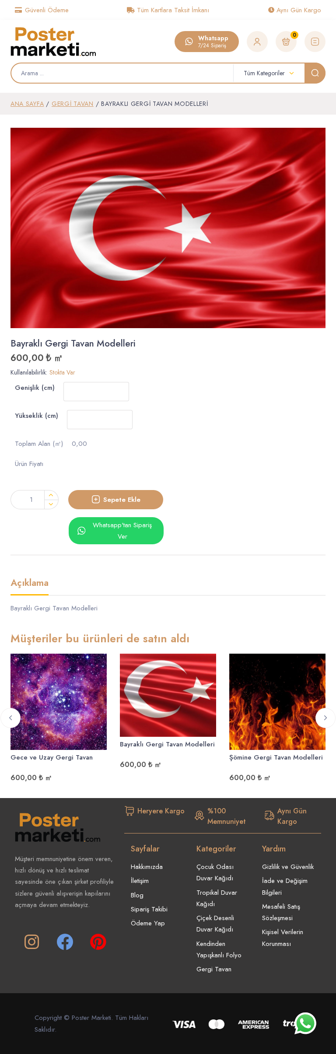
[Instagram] (31, 942)
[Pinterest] (98, 942)
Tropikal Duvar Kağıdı (216, 898)
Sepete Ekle (121, 499)
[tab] (29, 586)
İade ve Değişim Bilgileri (285, 886)
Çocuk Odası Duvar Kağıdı (215, 872)
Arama (315, 73)
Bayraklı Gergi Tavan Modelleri (167, 744)
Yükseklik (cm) (36, 415)
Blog (137, 895)
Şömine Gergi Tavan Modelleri (276, 757)
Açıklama (29, 583)
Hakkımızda (147, 867)
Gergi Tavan (73, 103)
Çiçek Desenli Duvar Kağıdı (215, 923)
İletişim (140, 881)
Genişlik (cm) (35, 387)
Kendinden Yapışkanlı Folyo (219, 949)
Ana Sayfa (27, 103)
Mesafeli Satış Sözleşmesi (281, 912)
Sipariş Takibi (149, 909)
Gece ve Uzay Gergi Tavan (51, 757)
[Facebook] (64, 942)
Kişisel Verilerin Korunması (282, 937)
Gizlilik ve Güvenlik (288, 867)
